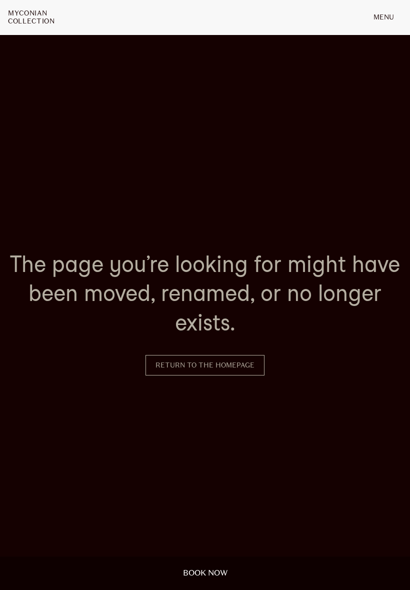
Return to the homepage (205, 365)
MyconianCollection (31, 18)
